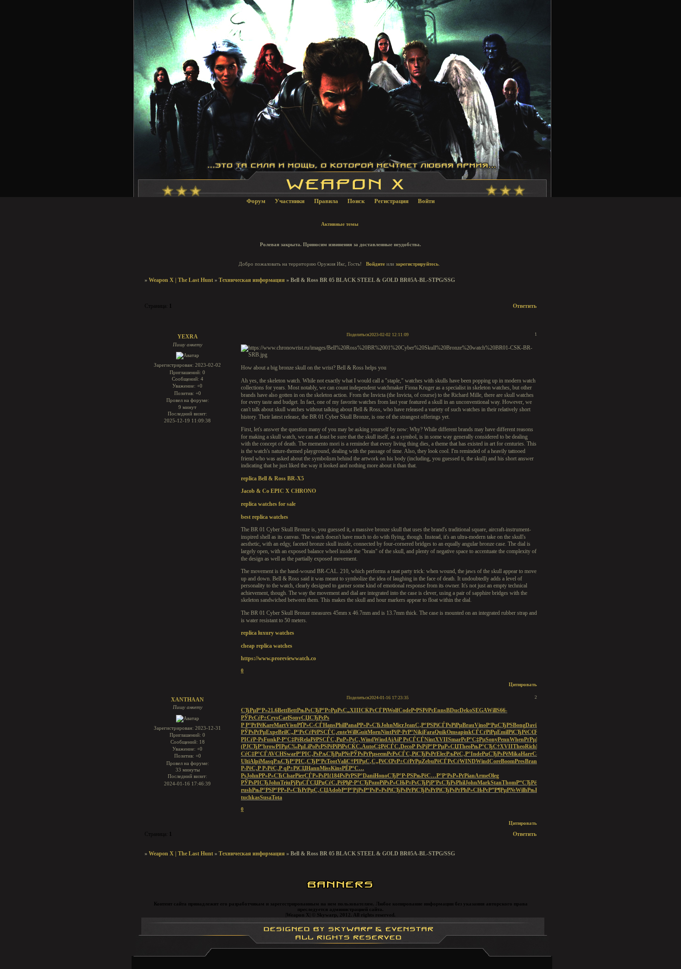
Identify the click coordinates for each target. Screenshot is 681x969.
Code (404, 710)
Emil (502, 732)
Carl (283, 717)
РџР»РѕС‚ (348, 739)
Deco (406, 746)
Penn (504, 739)
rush (246, 790)
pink (466, 732)
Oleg (493, 775)
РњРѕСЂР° (311, 710)
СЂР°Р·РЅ (400, 775)
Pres (520, 761)
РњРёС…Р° (427, 775)
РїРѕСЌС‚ (349, 746)
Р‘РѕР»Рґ (453, 775)
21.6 (272, 710)
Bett (282, 710)
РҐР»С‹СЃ (310, 725)
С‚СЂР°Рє (314, 761)
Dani (368, 775)
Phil (340, 725)
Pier (299, 775)
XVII (441, 739)
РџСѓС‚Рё (330, 782)
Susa (265, 797)
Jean (409, 725)
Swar (290, 754)
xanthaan (187, 699)
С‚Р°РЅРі (426, 725)
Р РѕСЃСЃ (411, 739)
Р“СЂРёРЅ (529, 782)
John (387, 725)
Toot (332, 761)
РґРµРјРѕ (535, 739)
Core (495, 761)
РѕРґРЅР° (351, 775)
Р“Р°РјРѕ (352, 790)
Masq (266, 761)
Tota (276, 797)
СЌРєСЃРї (374, 710)
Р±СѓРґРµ (409, 761)
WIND (468, 761)
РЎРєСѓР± (254, 717)
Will (492, 710)
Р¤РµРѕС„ (337, 710)
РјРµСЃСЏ (304, 782)
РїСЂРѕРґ (424, 754)
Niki (418, 732)
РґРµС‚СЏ (315, 790)
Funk (270, 739)
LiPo (309, 746)
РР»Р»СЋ (369, 725)
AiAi (392, 739)
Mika (514, 754)
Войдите (375, 264)
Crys (272, 717)
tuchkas (250, 797)
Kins (336, 768)
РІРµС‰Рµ (290, 746)
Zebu (428, 761)
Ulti (245, 761)
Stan (496, 782)
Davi (530, 725)
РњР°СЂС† (485, 746)
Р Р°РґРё (251, 725)
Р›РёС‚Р (251, 768)
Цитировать (523, 684)
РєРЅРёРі (326, 746)
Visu (291, 725)
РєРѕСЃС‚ (399, 754)
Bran (531, 761)
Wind (367, 739)
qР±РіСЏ (295, 768)
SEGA (479, 710)
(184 (334, 775)
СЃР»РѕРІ (316, 775)
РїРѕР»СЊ (392, 782)
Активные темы (340, 224)
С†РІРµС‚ (359, 761)
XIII (355, 710)
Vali (342, 761)
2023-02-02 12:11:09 (389, 334)
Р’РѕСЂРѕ (443, 782)
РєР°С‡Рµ (473, 739)
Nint (386, 732)
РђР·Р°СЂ (355, 782)
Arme (481, 775)
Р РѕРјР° (422, 746)
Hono (380, 775)
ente (342, 732)
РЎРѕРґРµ (253, 732)
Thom (509, 782)
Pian (469, 775)
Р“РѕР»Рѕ (375, 790)
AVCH (276, 754)
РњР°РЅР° (264, 790)
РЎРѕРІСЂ (254, 782)
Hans (329, 725)
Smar (454, 739)
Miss (325, 768)
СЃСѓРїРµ (484, 732)
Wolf (392, 710)
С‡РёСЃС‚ (387, 746)
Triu (285, 782)
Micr (398, 725)
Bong (519, 725)
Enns (440, 710)
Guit (362, 732)
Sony (295, 717)
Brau (468, 725)
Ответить (524, 306)
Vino (480, 725)
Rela (305, 739)
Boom (508, 761)
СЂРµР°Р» (254, 710)
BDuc (453, 710)
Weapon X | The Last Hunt (181, 280)
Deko (466, 710)
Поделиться (358, 334)
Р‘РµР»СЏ (446, 746)
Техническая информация (252, 280)
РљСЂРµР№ (334, 754)
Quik (441, 732)
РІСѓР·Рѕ (252, 739)
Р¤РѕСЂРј (418, 782)
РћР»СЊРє (474, 790)
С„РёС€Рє (384, 761)
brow (269, 746)
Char (289, 775)
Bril (282, 732)
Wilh (521, 790)
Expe (272, 732)
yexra (187, 336)
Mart (280, 725)
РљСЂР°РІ (287, 761)
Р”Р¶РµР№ (502, 790)
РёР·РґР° (402, 732)
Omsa (453, 732)
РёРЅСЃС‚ (324, 732)
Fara (429, 732)
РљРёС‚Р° (458, 754)
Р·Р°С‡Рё (288, 739)
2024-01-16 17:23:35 (389, 697)
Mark (484, 782)
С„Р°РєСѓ (299, 732)
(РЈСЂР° (252, 746)
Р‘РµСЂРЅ (499, 725)
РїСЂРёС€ (521, 732)
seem (381, 754)
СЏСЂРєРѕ (315, 717)
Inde (476, 754)
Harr (526, 754)
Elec (441, 754)
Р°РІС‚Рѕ (307, 754)
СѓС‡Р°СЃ (254, 754)
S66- (502, 710)
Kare (268, 725)
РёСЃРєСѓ (447, 761)
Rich (530, 746)
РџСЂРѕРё (495, 754)
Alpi (255, 761)
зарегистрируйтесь (417, 264)
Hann (313, 768)
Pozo (373, 782)
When (517, 739)
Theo (465, 746)
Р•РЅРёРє (422, 710)
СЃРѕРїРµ (450, 725)
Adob (334, 790)
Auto (368, 746)
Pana (351, 725)
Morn (374, 732)
